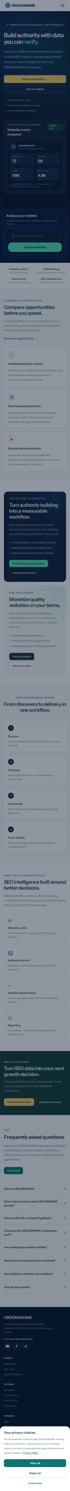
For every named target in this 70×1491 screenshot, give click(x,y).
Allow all (35, 1463)
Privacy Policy (31, 1452)
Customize (35, 1483)
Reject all (35, 1473)
